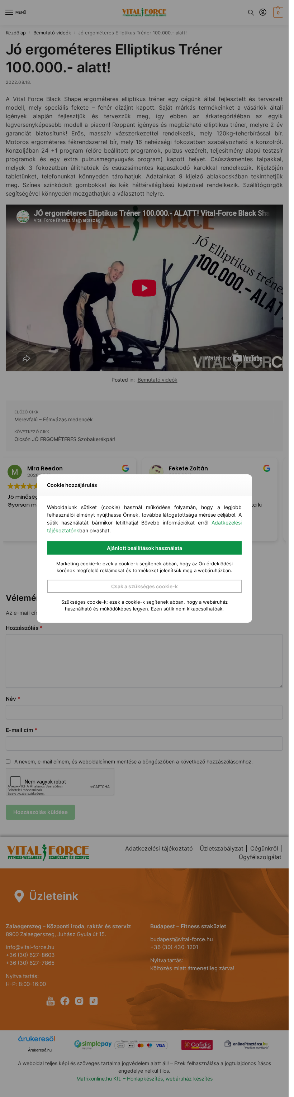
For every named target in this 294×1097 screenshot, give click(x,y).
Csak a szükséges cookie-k (144, 586)
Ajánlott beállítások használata (144, 548)
